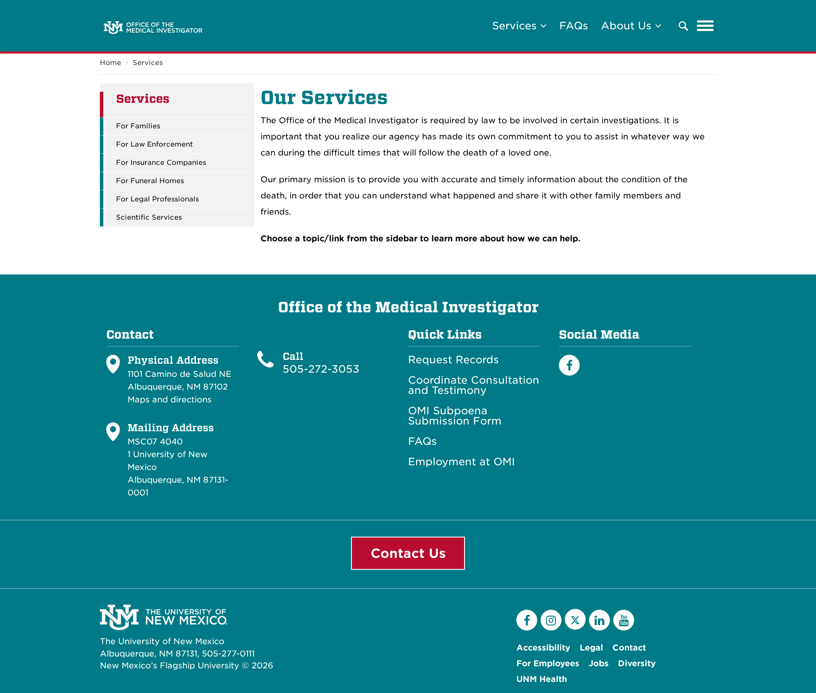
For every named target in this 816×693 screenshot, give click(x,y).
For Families (138, 126)
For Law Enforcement (154, 144)
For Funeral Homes (150, 181)
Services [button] (516, 26)
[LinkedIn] (599, 620)
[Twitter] (575, 619)
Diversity (637, 663)
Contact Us (408, 553)
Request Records (453, 360)
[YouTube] (623, 620)
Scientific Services (149, 217)
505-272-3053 (321, 369)
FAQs (573, 26)
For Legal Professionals (157, 199)
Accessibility (543, 648)
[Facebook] (569, 365)
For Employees (547, 663)
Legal (591, 648)
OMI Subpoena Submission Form (455, 416)
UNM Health (541, 679)
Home (110, 63)
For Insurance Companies (161, 162)
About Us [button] (628, 26)
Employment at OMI (461, 462)
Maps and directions (170, 399)
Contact (629, 648)
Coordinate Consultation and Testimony (473, 385)
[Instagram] (551, 620)
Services (148, 63)
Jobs (599, 663)
